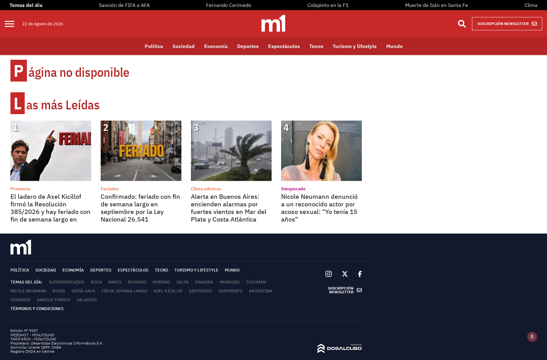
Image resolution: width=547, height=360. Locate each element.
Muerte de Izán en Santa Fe (436, 5)
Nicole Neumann (28, 291)
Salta (182, 282)
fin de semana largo (124, 291)
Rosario (137, 282)
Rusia (59, 291)
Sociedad (184, 46)
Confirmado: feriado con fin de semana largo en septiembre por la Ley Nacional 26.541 (140, 207)
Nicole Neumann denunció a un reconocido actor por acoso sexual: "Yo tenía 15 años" (319, 207)
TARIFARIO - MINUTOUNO (33, 339)
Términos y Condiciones (37, 308)
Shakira (204, 282)
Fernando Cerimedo (228, 5)
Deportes (248, 46)
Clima (531, 5)
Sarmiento (230, 291)
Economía (216, 46)
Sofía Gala (83, 291)
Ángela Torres (53, 299)
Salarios (87, 299)
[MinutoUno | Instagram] (328, 274)
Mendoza (230, 282)
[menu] (13, 23)
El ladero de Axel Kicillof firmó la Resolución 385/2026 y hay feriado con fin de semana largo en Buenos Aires (50, 211)
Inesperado (293, 189)
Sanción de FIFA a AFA (124, 5)
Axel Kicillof (168, 291)
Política (154, 46)
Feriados (110, 189)
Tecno (316, 46)
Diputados (200, 291)
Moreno (161, 282)
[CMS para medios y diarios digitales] (340, 351)
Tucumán (256, 282)
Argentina (261, 291)
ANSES (115, 282)
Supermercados (67, 282)
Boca (96, 282)
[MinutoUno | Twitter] (345, 274)
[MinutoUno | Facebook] (357, 274)
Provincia (20, 189)
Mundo (394, 46)
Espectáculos (284, 46)
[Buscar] (462, 23)
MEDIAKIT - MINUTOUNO (32, 335)
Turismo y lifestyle (355, 46)
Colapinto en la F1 (328, 5)
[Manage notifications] (532, 337)
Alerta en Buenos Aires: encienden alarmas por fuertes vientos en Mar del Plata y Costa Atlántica (229, 207)
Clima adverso (206, 189)
